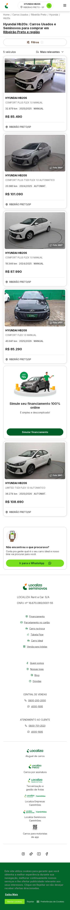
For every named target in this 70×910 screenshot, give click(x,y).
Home (6, 14)
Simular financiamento (35, 432)
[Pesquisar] (49, 5)
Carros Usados (20, 14)
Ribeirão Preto (39, 14)
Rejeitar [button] (30, 901)
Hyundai (53, 14)
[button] (35, 706)
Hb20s (6, 18)
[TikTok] (31, 854)
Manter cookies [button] (14, 901)
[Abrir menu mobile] (65, 6)
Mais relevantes (50, 52)
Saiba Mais (11, 894)
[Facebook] (47, 854)
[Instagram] (23, 854)
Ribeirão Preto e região (21, 32)
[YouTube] (39, 854)
